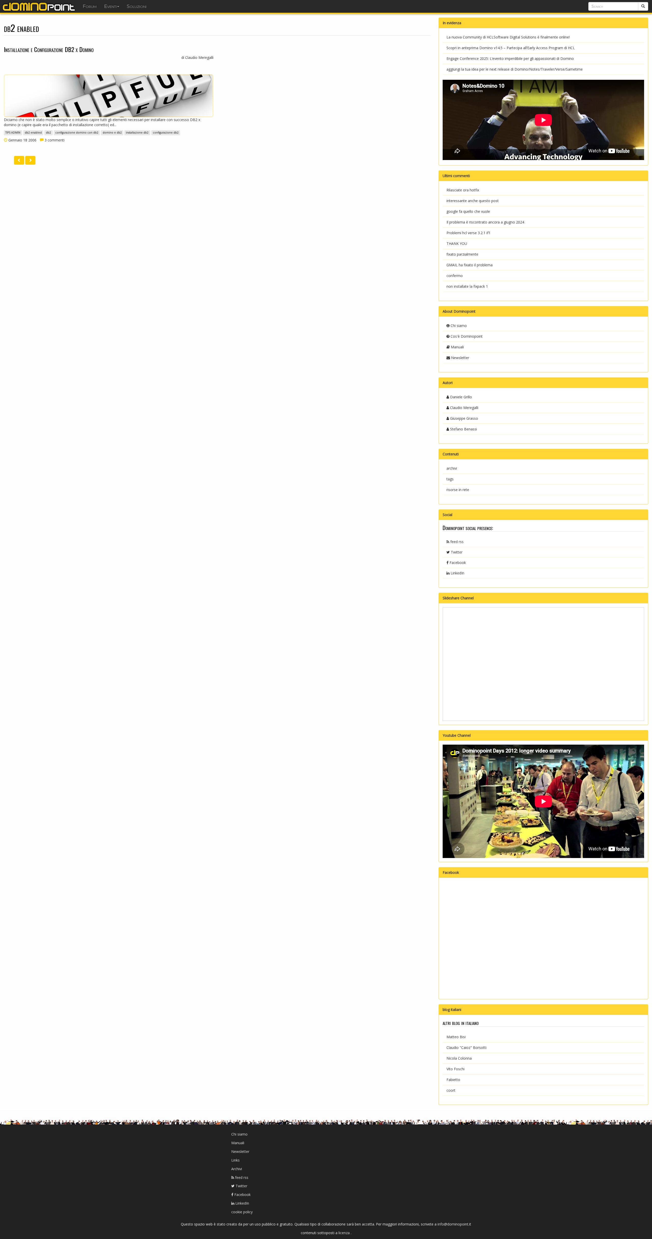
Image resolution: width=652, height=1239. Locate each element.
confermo (454, 275)
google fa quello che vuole (468, 211)
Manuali (457, 347)
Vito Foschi (455, 1068)
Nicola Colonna (459, 1058)
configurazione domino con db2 (76, 133)
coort (450, 1090)
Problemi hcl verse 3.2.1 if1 (468, 232)
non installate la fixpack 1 (467, 286)
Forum (90, 6)
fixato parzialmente (462, 254)
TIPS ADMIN (12, 133)
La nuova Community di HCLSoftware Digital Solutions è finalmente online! (508, 37)
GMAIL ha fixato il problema (469, 264)
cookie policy (242, 1211)
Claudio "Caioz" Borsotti (466, 1047)
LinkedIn (457, 573)
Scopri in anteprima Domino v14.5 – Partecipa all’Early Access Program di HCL (510, 47)
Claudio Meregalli (463, 407)
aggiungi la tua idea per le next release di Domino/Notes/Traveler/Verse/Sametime (514, 69)
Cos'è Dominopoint (466, 336)
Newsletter (459, 357)
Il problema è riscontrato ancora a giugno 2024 (485, 222)
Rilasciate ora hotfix (462, 190)
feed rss (456, 541)
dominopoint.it (39, 6)
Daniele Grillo (460, 396)
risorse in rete (457, 489)
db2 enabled (33, 133)
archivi (451, 468)
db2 (48, 133)
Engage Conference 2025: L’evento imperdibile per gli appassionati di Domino (510, 58)
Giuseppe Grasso (463, 418)
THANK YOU (456, 243)
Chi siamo (458, 325)
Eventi (110, 6)
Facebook (457, 562)
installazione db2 (137, 133)
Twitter (456, 552)
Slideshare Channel (458, 598)
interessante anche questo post (472, 200)
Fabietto (453, 1079)
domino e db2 (112, 133)
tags (450, 479)
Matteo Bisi (456, 1036)
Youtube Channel (457, 735)
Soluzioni (136, 6)
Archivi (236, 1168)
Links (235, 1160)
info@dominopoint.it (454, 1224)
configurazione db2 (166, 133)
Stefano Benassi (463, 429)
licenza (344, 1232)
